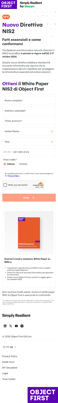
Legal (5, 373)
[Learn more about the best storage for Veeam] (31, 4)
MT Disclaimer (9, 367)
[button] (9, 347)
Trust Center (8, 379)
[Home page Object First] (8, 4)
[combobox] (29, 131)
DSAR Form (8, 362)
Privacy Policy (13, 176)
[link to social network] (5, 326)
